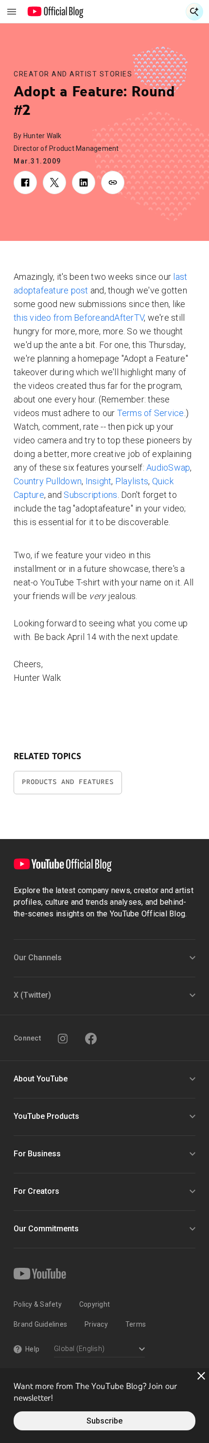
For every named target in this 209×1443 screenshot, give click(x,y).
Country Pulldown (48, 481)
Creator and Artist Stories (73, 74)
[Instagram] (63, 1038)
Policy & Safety (38, 1304)
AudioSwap (168, 467)
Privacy (96, 1324)
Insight (99, 481)
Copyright (94, 1304)
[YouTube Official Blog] (56, 11)
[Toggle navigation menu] (11, 12)
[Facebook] (91, 1038)
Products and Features (68, 782)
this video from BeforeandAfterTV (79, 317)
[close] (201, 1376)
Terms (135, 1324)
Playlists (131, 481)
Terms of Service (150, 413)
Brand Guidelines (40, 1324)
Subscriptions (90, 495)
